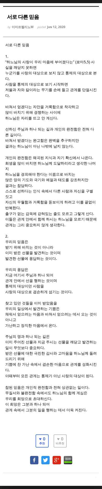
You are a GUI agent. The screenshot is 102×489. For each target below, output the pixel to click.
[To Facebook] (34, 457)
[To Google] (56, 457)
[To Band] (68, 457)
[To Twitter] (45, 457)
